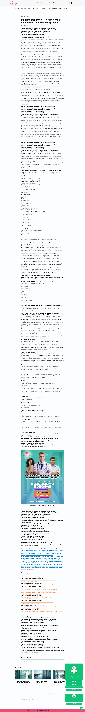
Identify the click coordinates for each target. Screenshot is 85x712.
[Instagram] (71, 3)
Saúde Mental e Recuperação (39, 8)
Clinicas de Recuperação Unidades (22, 8)
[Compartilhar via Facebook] (21, 657)
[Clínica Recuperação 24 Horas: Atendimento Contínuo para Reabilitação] (61, 674)
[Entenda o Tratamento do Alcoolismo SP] (42, 674)
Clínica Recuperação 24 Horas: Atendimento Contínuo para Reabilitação (61, 682)
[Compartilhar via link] (30, 657)
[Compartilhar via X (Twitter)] (24, 657)
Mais (64, 8)
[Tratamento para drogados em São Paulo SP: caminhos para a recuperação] (23, 674)
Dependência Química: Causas (54, 8)
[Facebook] (70, 3)
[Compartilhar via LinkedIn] (27, 657)
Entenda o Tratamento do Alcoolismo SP (41, 682)
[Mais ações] (63, 16)
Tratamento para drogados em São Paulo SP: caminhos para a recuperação (23, 682)
